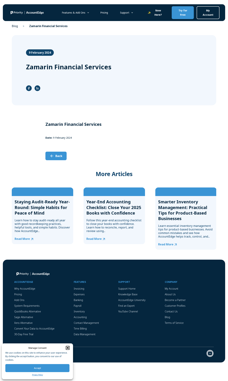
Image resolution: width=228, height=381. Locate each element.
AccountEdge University (132, 300)
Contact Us (171, 311)
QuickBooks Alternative (27, 311)
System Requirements (27, 305)
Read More (22, 239)
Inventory (79, 311)
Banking (78, 300)
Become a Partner (175, 300)
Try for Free (182, 12)
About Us (170, 294)
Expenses (79, 294)
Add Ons (19, 300)
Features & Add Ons (73, 12)
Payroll (77, 305)
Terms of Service (174, 323)
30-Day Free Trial (23, 334)
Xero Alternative (23, 323)
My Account (208, 12)
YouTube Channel (128, 311)
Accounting (80, 317)
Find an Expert (126, 305)
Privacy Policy (37, 375)
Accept (37, 368)
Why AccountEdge (24, 288)
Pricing (104, 12)
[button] (67, 348)
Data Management (84, 334)
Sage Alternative (23, 317)
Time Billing (80, 328)
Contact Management (86, 323)
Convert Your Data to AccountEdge (34, 328)
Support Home (127, 288)
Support (124, 12)
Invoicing (79, 288)
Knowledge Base (128, 294)
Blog (15, 26)
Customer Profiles (175, 305)
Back (58, 156)
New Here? (158, 12)
